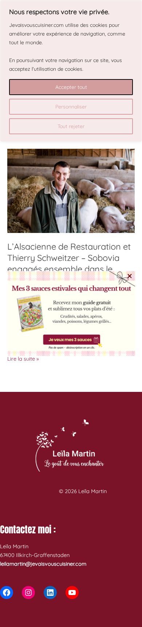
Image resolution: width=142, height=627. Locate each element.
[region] (71, 71)
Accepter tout (71, 87)
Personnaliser (71, 106)
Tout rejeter (71, 126)
